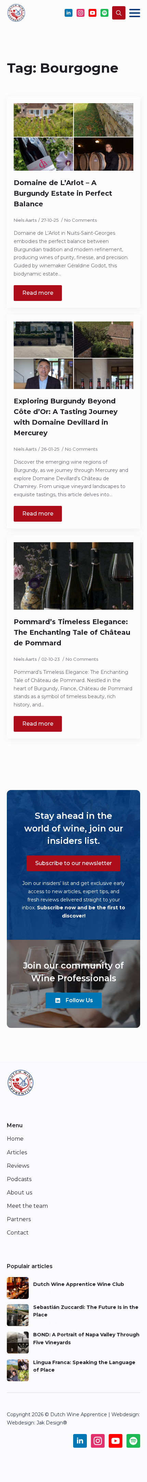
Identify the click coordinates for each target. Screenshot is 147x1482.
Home (15, 1138)
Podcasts (19, 1179)
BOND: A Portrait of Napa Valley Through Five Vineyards (86, 1338)
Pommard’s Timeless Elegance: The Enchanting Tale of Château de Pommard (72, 632)
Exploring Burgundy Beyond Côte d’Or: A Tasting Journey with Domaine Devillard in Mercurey (66, 417)
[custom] (104, 13)
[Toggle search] (118, 13)
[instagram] (80, 13)
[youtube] (92, 13)
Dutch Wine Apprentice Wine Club (78, 1284)
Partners (19, 1219)
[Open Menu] (134, 13)
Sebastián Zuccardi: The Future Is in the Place (85, 1311)
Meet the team (27, 1206)
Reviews (18, 1166)
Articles (17, 1152)
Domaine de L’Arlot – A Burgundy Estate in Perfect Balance (63, 193)
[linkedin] (68, 13)
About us (19, 1192)
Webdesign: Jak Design (35, 1423)
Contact (18, 1232)
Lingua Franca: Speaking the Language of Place (84, 1366)
